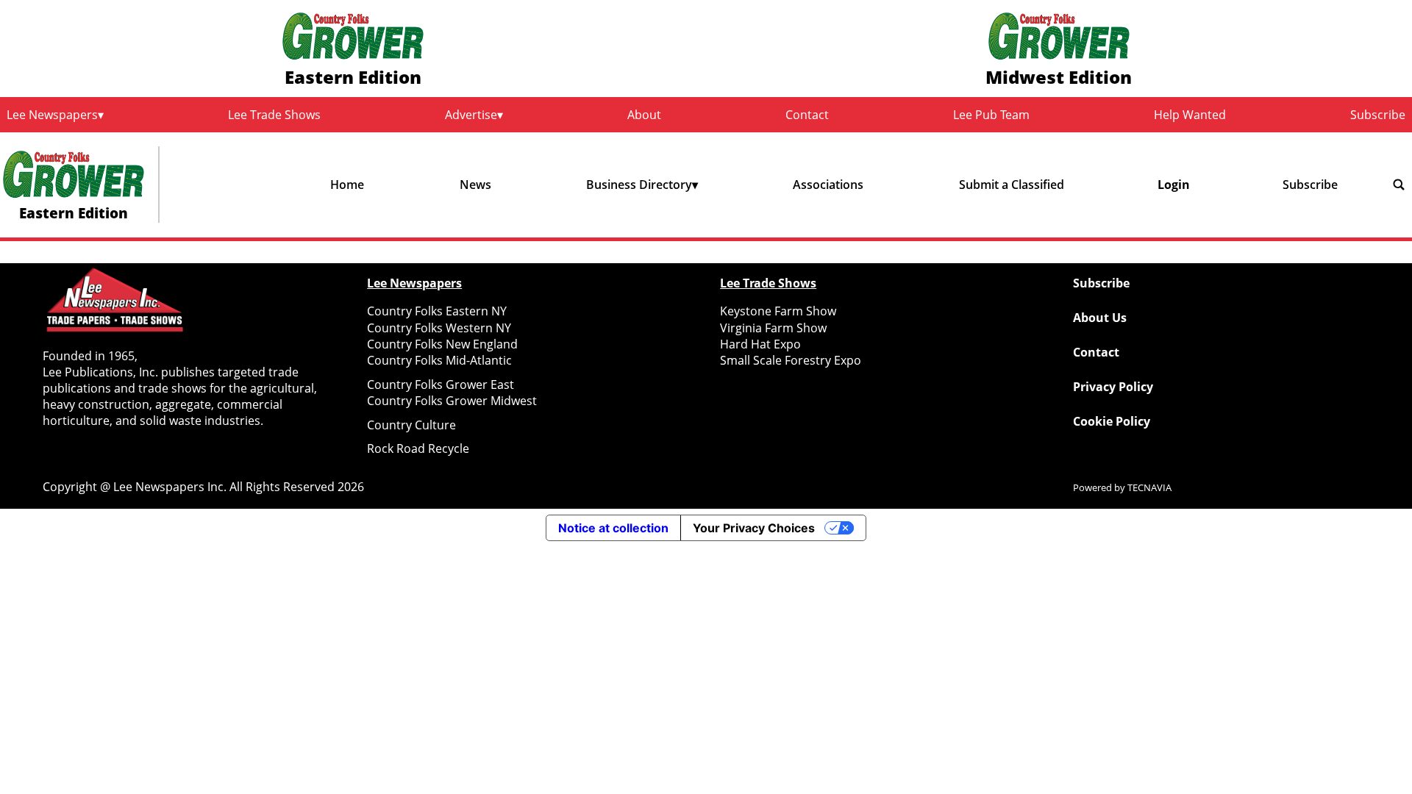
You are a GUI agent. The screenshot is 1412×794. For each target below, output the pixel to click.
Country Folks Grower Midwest (452, 401)
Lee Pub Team (991, 115)
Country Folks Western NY (439, 328)
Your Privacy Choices (754, 528)
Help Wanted (1190, 115)
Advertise (471, 115)
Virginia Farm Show (773, 328)
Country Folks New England (442, 344)
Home (347, 184)
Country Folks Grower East (440, 384)
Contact (807, 115)
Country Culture (411, 425)
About (644, 115)
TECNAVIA (1149, 487)
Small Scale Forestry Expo (790, 360)
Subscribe (1377, 115)
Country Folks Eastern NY (437, 311)
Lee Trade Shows (274, 115)
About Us (1100, 318)
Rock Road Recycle (418, 448)
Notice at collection (613, 528)
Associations (828, 184)
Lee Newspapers (52, 115)
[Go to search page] (1399, 184)
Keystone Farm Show (778, 311)
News (475, 184)
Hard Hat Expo (760, 344)
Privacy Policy (1113, 387)
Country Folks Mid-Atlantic (439, 360)
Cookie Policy (1111, 421)
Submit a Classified (1011, 184)
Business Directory (639, 184)
